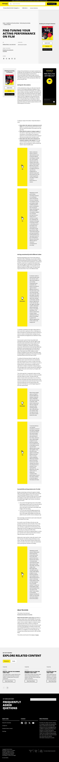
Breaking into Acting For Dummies (8, 50)
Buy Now (47, 46)
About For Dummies (6, 722)
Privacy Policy (36, 751)
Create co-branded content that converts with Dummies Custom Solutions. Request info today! (29, 0)
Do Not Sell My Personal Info (49, 751)
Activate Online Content (7, 728)
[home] (5, 4)
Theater (37, 635)
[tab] (6, 661)
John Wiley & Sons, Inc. (6, 750)
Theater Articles (7, 24)
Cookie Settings (41, 751)
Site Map (4, 731)
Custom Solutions (34, 8)
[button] (11, 8)
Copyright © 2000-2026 (6, 749)
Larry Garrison (12, 44)
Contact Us (4, 725)
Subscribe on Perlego (47, 49)
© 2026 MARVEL (5, 757)
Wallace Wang (6, 44)
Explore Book (47, 43)
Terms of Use (30, 751)
